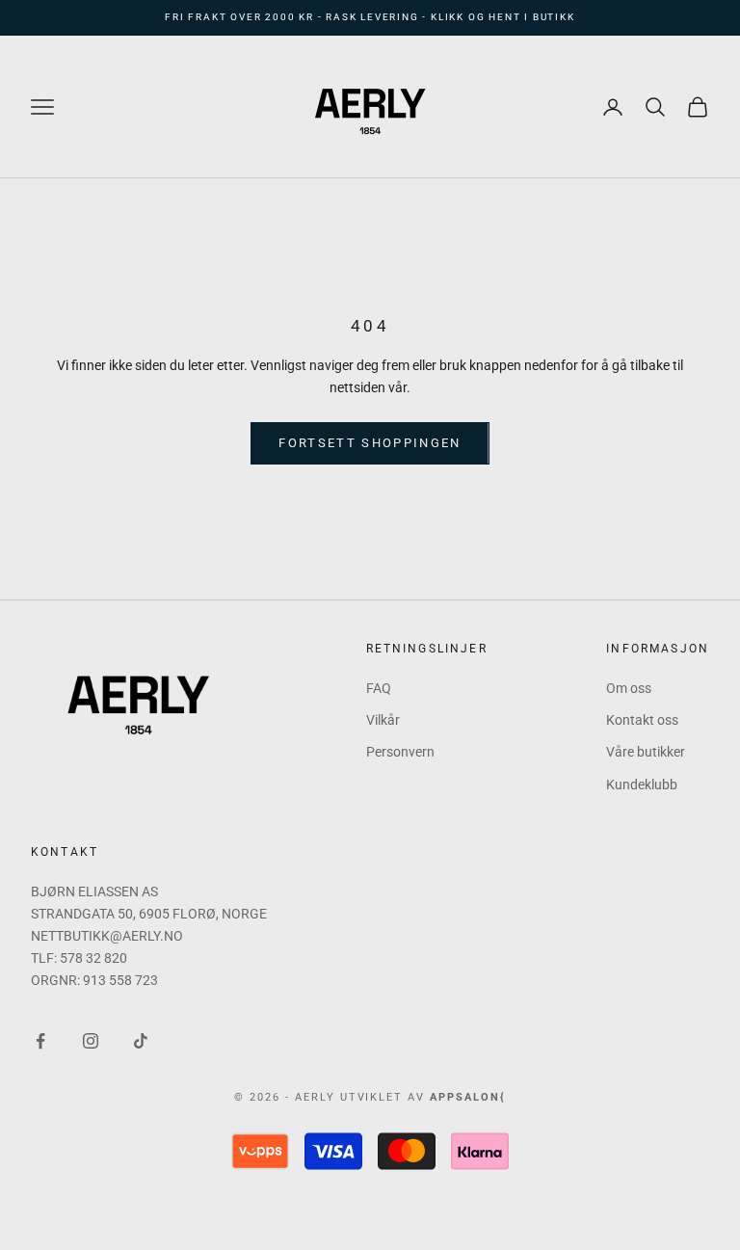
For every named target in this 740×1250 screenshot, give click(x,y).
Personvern (400, 751)
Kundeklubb (641, 784)
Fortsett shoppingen (369, 443)
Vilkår (383, 720)
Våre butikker (645, 751)
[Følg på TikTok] (140, 1041)
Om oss (628, 688)
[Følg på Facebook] (40, 1041)
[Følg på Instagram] (90, 1041)
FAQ (378, 688)
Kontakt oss (642, 720)
